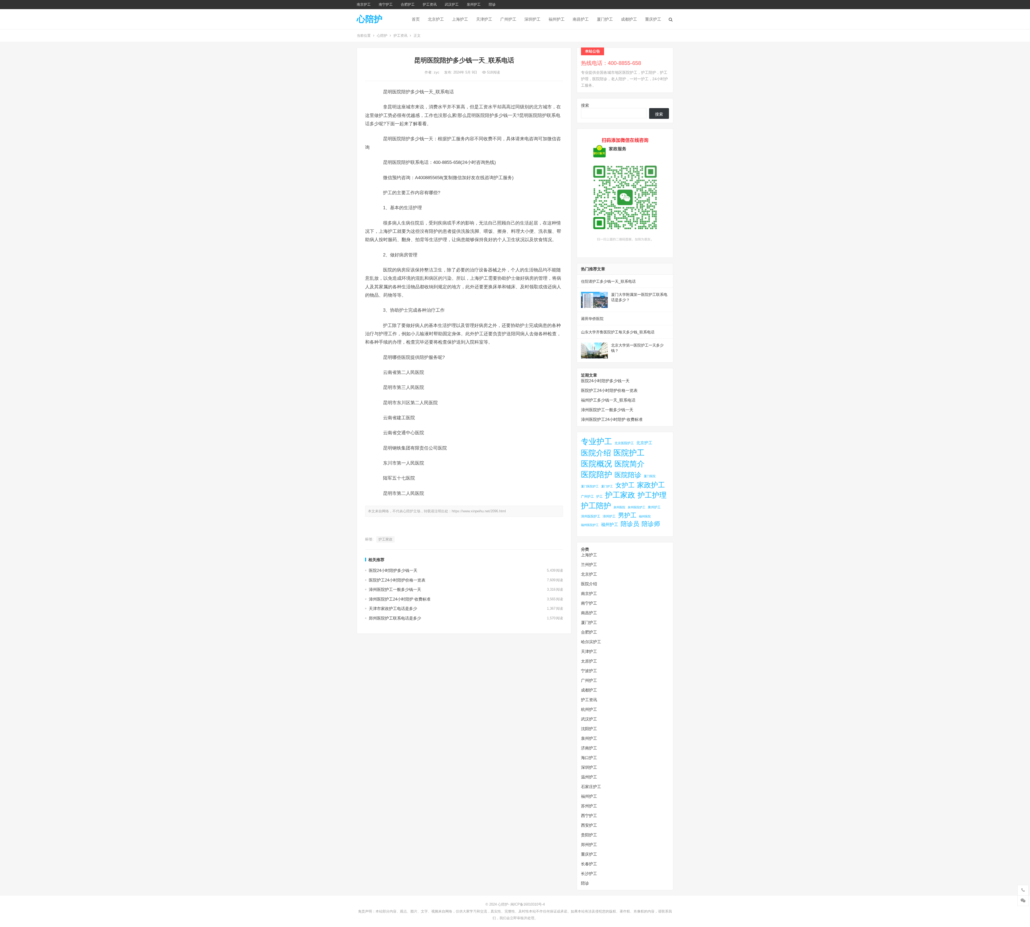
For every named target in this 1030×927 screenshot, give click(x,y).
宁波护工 (589, 670)
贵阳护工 (589, 835)
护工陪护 (596, 506)
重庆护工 (653, 19)
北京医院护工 (624, 443)
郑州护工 (589, 844)
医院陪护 (596, 474)
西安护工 (589, 825)
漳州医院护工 (590, 516)
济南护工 (589, 748)
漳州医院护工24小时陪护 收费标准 (400, 599)
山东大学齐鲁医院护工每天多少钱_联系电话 (617, 332)
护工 (599, 496)
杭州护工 (589, 709)
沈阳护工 (589, 728)
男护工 (627, 515)
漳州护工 (609, 516)
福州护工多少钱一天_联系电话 (608, 400)
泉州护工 (474, 4)
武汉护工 (452, 4)
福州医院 (645, 516)
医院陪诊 (628, 475)
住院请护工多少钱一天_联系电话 (608, 281)
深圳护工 (532, 19)
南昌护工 (581, 19)
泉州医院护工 (636, 507)
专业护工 (596, 441)
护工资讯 (430, 4)
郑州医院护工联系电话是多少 (395, 618)
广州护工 (508, 19)
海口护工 (589, 757)
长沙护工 (589, 873)
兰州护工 (589, 564)
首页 (416, 19)
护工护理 (652, 495)
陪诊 (492, 4)
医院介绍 (596, 452)
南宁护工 (386, 4)
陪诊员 (630, 523)
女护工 (625, 485)
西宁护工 (589, 815)
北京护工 (436, 19)
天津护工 (484, 19)
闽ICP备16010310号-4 (527, 904)
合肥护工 (408, 4)
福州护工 (557, 19)
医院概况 (596, 463)
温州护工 (589, 777)
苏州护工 (589, 806)
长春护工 (589, 864)
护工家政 (385, 539)
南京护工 (364, 4)
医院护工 (629, 452)
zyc (437, 72)
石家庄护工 (591, 786)
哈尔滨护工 (591, 641)
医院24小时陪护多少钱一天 (393, 570)
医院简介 (630, 463)
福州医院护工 (590, 525)
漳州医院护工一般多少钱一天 (395, 589)
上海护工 (460, 19)
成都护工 (629, 19)
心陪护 (369, 19)
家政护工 (651, 485)
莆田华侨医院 (592, 319)
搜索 (585, 105)
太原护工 (589, 661)
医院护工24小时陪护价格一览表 (397, 580)
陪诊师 (651, 523)
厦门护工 (605, 19)
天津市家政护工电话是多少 (393, 608)
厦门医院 (650, 476)
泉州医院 (619, 507)
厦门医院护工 (590, 486)
